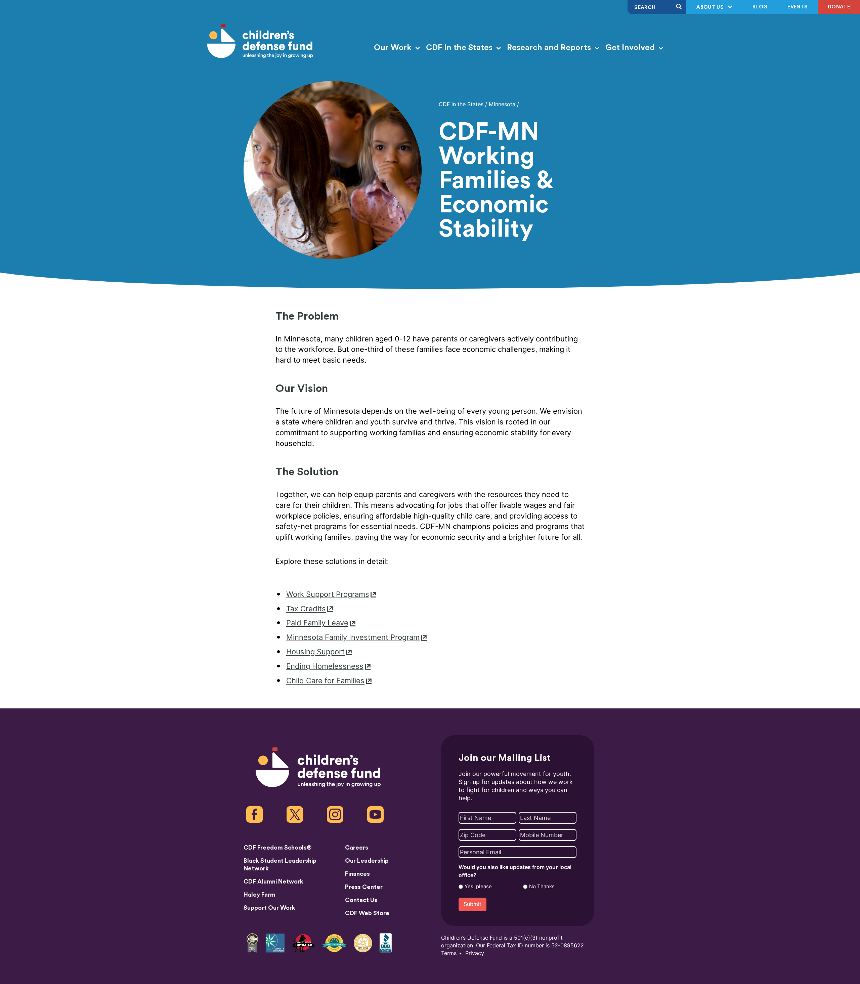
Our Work (394, 48)
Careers (356, 848)
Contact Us (361, 900)
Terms (449, 953)
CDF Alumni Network (273, 881)
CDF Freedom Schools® (278, 848)
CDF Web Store (367, 913)
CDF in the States (460, 48)
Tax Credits (306, 608)
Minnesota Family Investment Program (353, 637)
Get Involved (631, 48)
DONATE (839, 6)
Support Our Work (269, 908)
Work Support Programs (327, 594)
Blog (759, 6)
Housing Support (315, 651)
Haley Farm (259, 895)
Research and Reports (550, 48)
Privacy (474, 953)
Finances (357, 874)
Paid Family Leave (317, 622)
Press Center (364, 887)
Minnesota (502, 104)
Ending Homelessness (324, 666)
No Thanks (542, 886)
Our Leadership (367, 861)
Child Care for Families (325, 680)
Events (797, 6)
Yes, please (478, 886)
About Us (710, 7)
